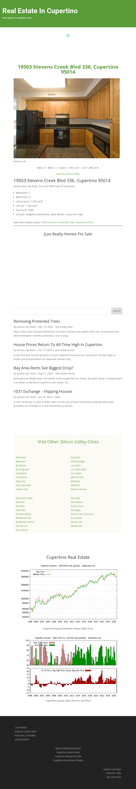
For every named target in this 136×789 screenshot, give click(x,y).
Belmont (20, 461)
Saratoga (76, 510)
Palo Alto (21, 510)
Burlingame (22, 469)
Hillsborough (78, 461)
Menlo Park (77, 477)
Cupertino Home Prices (68, 752)
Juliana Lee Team (26, 326)
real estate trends (65, 350)
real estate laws (64, 326)
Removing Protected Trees (37, 321)
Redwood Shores (25, 521)
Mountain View (24, 498)
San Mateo (77, 502)
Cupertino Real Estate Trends (68, 760)
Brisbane (21, 465)
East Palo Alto (23, 485)
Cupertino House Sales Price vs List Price (68, 700)
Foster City (22, 489)
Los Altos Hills (78, 469)
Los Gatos (76, 473)
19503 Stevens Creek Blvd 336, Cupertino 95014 (67, 222)
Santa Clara (77, 506)
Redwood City (23, 517)
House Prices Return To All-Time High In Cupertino (58, 344)
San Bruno (22, 525)
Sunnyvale (76, 517)
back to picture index (68, 173)
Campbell (21, 473)
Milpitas (75, 485)
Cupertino (21, 477)
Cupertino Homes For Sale (68, 756)
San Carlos (22, 529)
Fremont (75, 457)
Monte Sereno (78, 489)
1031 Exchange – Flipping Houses (43, 391)
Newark (20, 502)
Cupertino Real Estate (68, 557)
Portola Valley (23, 514)
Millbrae (75, 481)
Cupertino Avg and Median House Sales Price (68, 628)
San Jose (75, 498)
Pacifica (20, 506)
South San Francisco (82, 514)
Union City (76, 521)
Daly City (21, 481)
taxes (58, 396)
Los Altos (76, 465)
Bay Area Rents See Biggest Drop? (43, 368)
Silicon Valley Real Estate (68, 748)
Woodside (76, 525)
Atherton (21, 457)
